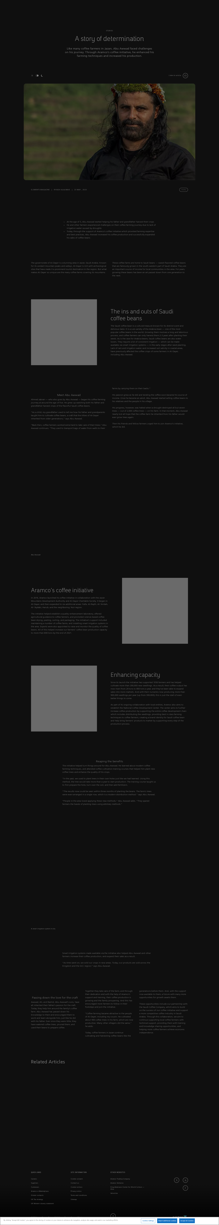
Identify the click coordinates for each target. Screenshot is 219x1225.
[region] (109, 1221)
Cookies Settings (148, 1221)
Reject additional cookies (167, 1221)
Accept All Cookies (186, 1221)
